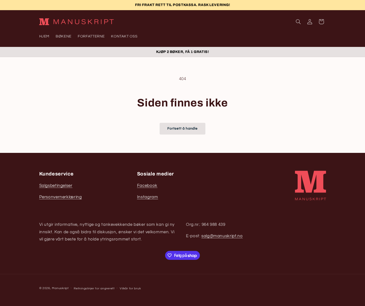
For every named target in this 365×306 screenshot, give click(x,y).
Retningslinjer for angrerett (94, 288)
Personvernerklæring (60, 197)
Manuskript (60, 288)
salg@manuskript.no (222, 236)
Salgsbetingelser (56, 185)
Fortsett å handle (182, 128)
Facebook (147, 185)
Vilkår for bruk (130, 288)
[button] (298, 21)
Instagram (147, 197)
